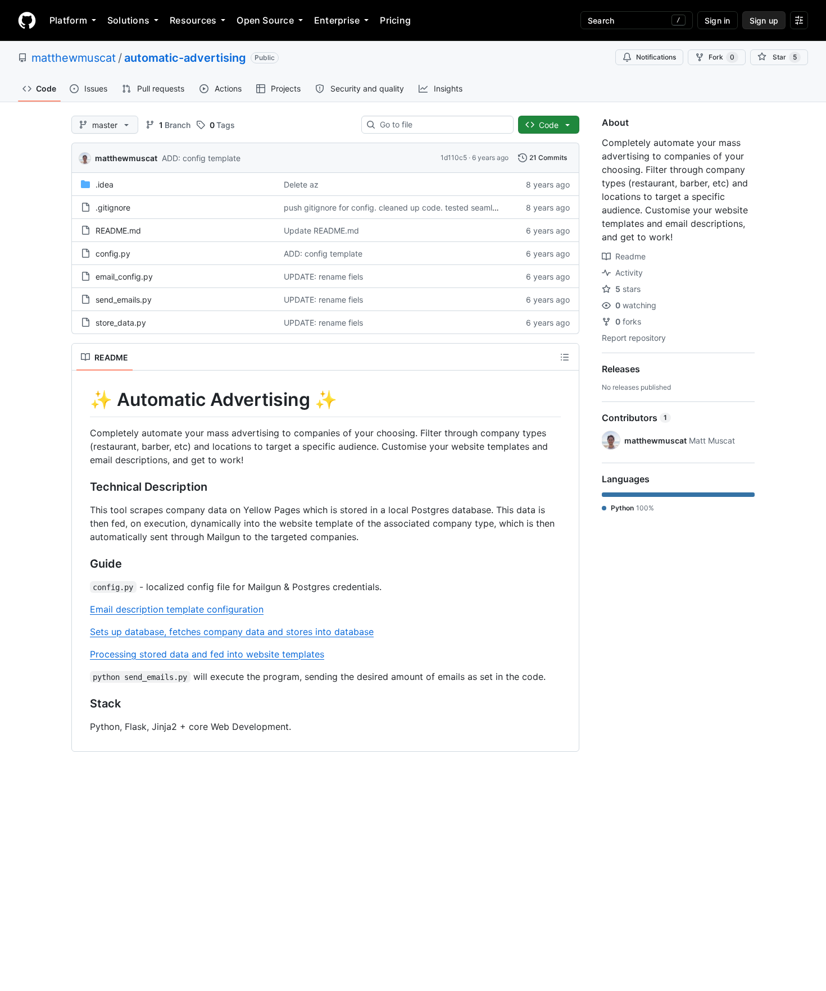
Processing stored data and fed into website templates (207, 654)
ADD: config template (201, 158)
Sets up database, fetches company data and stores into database (232, 631)
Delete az (301, 184)
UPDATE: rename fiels (323, 276)
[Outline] (564, 357)
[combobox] (442, 124)
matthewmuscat (73, 58)
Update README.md (321, 230)
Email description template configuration (177, 609)
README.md (118, 230)
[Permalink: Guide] (82, 564)
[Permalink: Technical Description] (82, 487)
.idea (105, 184)
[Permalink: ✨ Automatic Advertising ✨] (82, 400)
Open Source (265, 20)
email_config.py (124, 276)
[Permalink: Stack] (82, 703)
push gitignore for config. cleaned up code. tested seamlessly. (398, 207)
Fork (721, 57)
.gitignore (113, 207)
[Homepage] (27, 20)
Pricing (395, 20)
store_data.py (121, 322)
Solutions (128, 20)
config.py (113, 253)
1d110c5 (454, 157)
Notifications (656, 57)
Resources (193, 20)
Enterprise (337, 20)
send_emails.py (124, 299)
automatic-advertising (185, 58)
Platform (68, 20)
